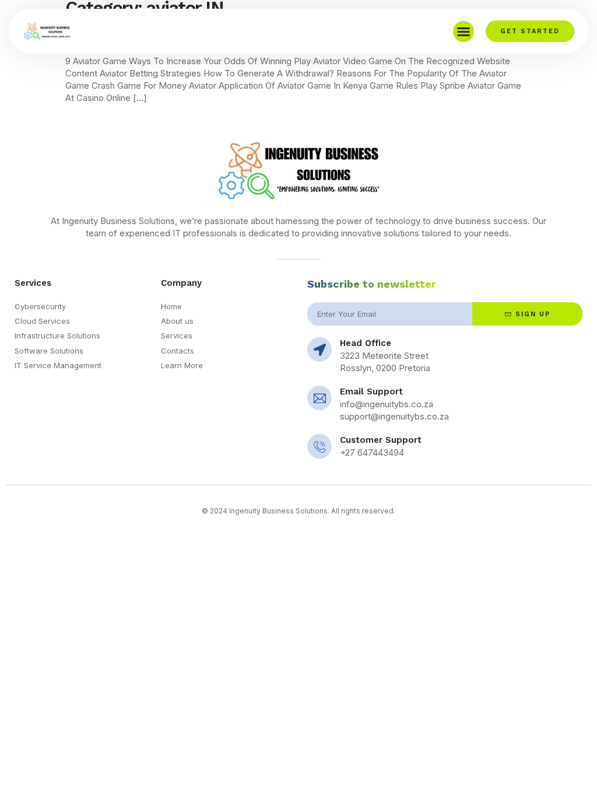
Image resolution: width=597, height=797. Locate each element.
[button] (463, 31)
